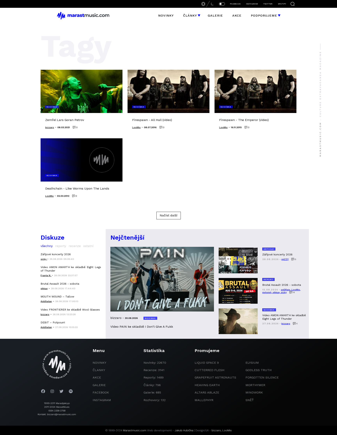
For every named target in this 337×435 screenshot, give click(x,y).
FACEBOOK (235, 4)
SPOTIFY (282, 4)
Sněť (250, 400)
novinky (99, 362)
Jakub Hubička (184, 430)
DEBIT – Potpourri (53, 322)
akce (97, 377)
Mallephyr (204, 400)
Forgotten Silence (262, 377)
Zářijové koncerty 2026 (56, 254)
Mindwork (254, 392)
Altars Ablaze (207, 392)
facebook (101, 392)
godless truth (259, 370)
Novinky (166, 15)
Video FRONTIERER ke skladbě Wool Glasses (70, 309)
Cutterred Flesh (209, 370)
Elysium (252, 362)
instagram (102, 400)
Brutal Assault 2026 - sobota (60, 283)
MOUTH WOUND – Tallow (57, 296)
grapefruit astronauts (215, 377)
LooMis (227, 430)
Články (190, 15)
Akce (236, 15)
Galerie (215, 15)
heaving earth (207, 385)
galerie (99, 385)
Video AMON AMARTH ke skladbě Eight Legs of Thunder (71, 269)
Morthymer (255, 385)
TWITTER (267, 4)
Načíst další (168, 215)
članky (99, 370)
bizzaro (216, 430)
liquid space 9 (207, 362)
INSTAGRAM (252, 4)
